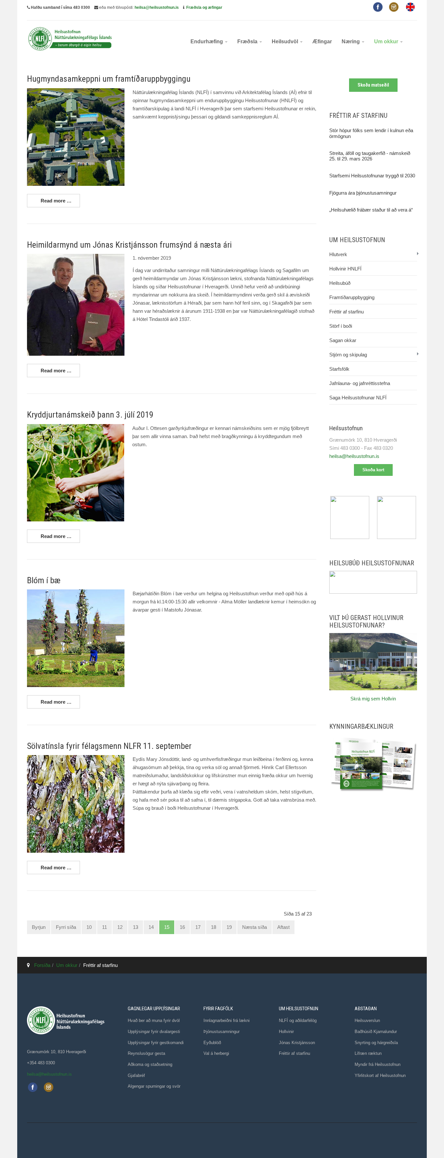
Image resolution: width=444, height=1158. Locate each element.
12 (120, 927)
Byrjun (39, 927)
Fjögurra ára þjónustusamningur (363, 193)
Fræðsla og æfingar (204, 7)
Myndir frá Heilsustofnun (377, 1064)
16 (182, 927)
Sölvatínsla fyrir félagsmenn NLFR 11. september (109, 746)
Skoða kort (373, 469)
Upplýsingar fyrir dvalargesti (154, 1031)
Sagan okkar (342, 340)
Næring (351, 41)
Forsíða (42, 965)
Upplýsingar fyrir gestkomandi (156, 1042)
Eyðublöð (212, 1042)
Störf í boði (340, 326)
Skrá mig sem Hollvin (373, 698)
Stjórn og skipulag (348, 354)
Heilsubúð (339, 283)
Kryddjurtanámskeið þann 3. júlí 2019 (90, 415)
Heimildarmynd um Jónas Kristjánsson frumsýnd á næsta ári (129, 245)
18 (213, 927)
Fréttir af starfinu (346, 311)
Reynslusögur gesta (146, 1053)
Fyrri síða (66, 927)
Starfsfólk (339, 369)
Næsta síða (254, 927)
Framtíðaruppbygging (351, 297)
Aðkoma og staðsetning (150, 1064)
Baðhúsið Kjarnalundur (376, 1031)
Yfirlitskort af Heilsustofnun (380, 1075)
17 (198, 927)
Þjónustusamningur (221, 1031)
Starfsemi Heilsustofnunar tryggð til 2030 (372, 175)
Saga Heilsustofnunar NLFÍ (357, 397)
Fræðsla (248, 41)
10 (89, 927)
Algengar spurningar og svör (154, 1086)
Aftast (283, 927)
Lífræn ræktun (368, 1053)
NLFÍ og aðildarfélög (298, 1020)
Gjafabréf (136, 1075)
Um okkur (386, 41)
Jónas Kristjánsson (297, 1042)
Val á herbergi (216, 1053)
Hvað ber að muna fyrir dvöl (154, 1020)
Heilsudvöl (285, 41)
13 (135, 927)
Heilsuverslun (367, 1020)
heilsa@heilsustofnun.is (157, 7)
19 (229, 927)
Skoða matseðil (373, 85)
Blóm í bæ (43, 580)
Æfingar (322, 41)
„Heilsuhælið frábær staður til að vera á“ (371, 210)
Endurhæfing (207, 41)
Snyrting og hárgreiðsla (376, 1042)
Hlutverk (338, 254)
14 (151, 927)
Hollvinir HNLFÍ (345, 268)
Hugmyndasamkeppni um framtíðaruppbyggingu (108, 79)
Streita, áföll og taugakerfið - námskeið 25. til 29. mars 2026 (369, 155)
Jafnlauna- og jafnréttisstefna (359, 383)
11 (104, 927)
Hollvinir (286, 1031)
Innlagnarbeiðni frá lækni (226, 1020)
